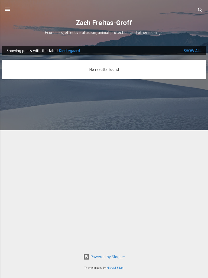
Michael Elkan (114, 268)
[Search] (200, 11)
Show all (193, 50)
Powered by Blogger (107, 256)
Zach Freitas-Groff (104, 23)
